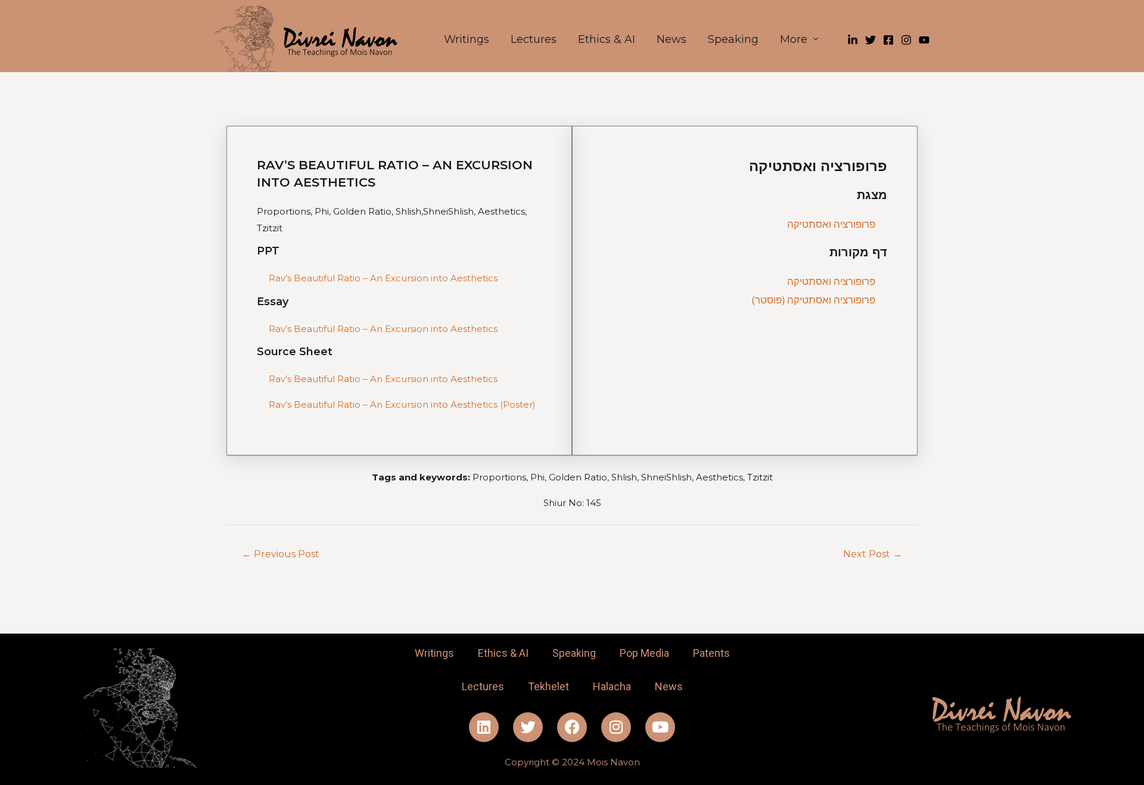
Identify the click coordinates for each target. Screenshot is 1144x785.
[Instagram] (906, 40)
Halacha (612, 686)
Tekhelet (548, 686)
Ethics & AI (606, 39)
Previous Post (280, 554)
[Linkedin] (852, 40)
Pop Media (644, 653)
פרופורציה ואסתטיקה (831, 224)
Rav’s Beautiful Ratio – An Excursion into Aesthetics (383, 278)
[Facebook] (888, 40)
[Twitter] (870, 40)
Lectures (534, 39)
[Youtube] (660, 727)
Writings (466, 39)
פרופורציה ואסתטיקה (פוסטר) (813, 299)
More (793, 39)
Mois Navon (613, 762)
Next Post (872, 554)
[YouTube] (924, 40)
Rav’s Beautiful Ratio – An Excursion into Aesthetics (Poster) (402, 404)
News (671, 39)
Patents (711, 653)
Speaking (733, 39)
